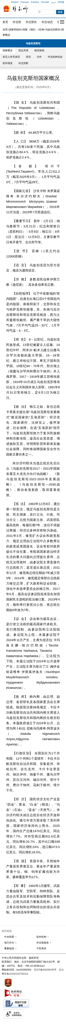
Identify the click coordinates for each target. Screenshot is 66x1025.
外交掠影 (23, 63)
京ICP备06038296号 (45, 969)
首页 (5, 22)
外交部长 (31, 22)
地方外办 (9, 942)
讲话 (28, 56)
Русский (45, 2)
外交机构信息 (55, 56)
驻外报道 (7, 63)
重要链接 (9, 948)
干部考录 (41, 948)
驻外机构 (41, 936)
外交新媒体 (42, 942)
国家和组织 (15, 29)
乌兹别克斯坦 (52, 29)
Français (25, 2)
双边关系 (23, 50)
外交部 (17, 22)
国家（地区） (30, 29)
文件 (39, 56)
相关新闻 (39, 50)
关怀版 (61, 2)
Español (35, 2)
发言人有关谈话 (11, 56)
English (14, 2)
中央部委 (9, 936)
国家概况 (7, 50)
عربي (53, 2)
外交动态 (47, 22)
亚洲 (41, 29)
